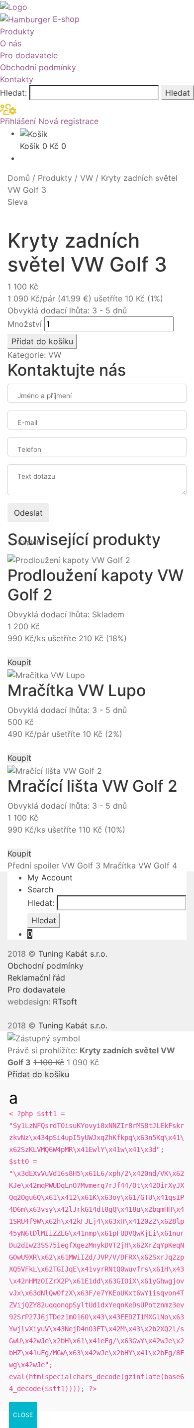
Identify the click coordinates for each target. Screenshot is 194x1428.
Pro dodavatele (29, 55)
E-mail (27, 423)
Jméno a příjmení (44, 396)
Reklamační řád (36, 978)
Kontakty (16, 79)
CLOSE (23, 1415)
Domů (18, 178)
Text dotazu (36, 476)
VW (86, 178)
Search (40, 889)
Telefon (29, 449)
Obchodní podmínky (38, 67)
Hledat (177, 93)
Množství (24, 324)
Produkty (17, 31)
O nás (10, 43)
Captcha (31, 542)
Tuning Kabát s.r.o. (72, 954)
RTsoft (65, 1001)
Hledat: (13, 93)
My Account (50, 877)
